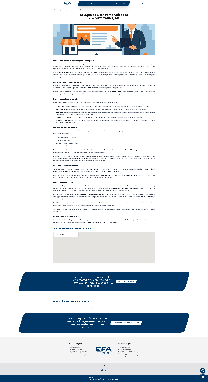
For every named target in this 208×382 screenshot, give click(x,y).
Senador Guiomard (145, 307)
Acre (85, 10)
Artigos (60, 10)
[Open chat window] (202, 376)
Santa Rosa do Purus (111, 307)
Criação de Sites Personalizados (73, 10)
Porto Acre (56, 307)
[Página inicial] (68, 3)
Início (54, 10)
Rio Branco (73, 307)
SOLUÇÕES (99, 3)
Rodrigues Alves (93, 307)
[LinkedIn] (138, 3)
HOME (81, 3)
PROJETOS (107, 3)
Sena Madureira (127, 307)
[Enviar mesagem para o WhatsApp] (202, 370)
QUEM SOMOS (90, 3)
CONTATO (116, 3)
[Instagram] (141, 3)
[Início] (104, 350)
